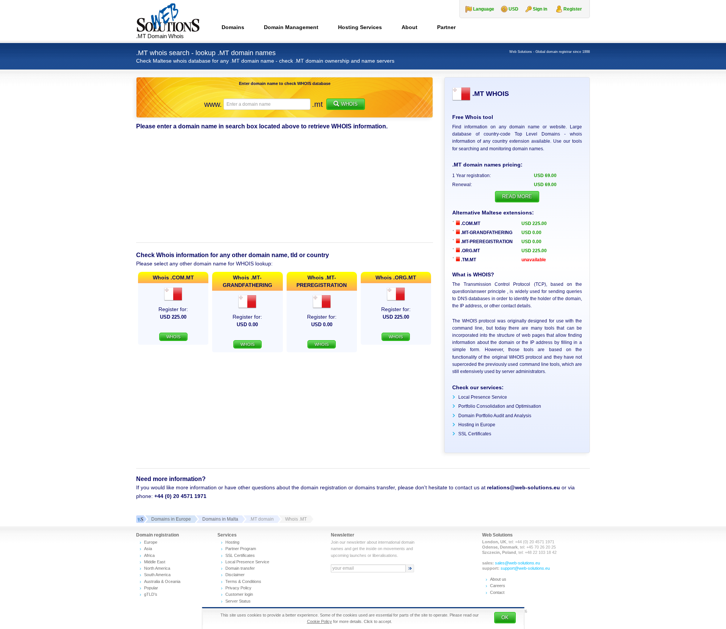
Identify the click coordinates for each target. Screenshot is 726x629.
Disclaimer (235, 574)
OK (505, 617)
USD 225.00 (534, 223)
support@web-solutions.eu (525, 568)
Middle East (154, 562)
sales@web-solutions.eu (517, 563)
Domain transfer (240, 568)
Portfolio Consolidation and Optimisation (499, 406)
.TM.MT (468, 259)
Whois (349, 104)
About (409, 27)
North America (157, 568)
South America (157, 574)
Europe (150, 542)
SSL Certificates (474, 433)
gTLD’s (150, 594)
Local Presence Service (482, 397)
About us (498, 579)
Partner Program (240, 548)
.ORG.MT (470, 250)
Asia (148, 548)
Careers (497, 585)
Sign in (540, 9)
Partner (446, 27)
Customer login (239, 594)
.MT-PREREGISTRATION (486, 241)
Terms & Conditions (243, 581)
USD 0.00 (531, 232)
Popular (151, 588)
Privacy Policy (238, 588)
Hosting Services (360, 27)
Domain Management (291, 27)
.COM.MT (470, 223)
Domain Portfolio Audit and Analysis (494, 415)
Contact (497, 592)
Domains (233, 27)
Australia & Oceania (162, 581)
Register (572, 9)
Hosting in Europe (476, 424)
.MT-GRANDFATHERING (486, 232)
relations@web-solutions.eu (523, 487)
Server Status (238, 601)
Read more (517, 196)
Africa (149, 555)
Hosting (232, 542)
